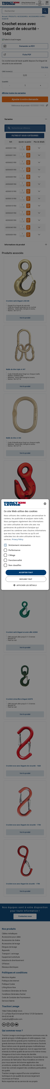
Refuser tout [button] (25, 579)
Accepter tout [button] (26, 572)
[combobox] (45, 503)
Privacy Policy (17, 539)
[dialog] (25, 544)
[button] (25, 585)
